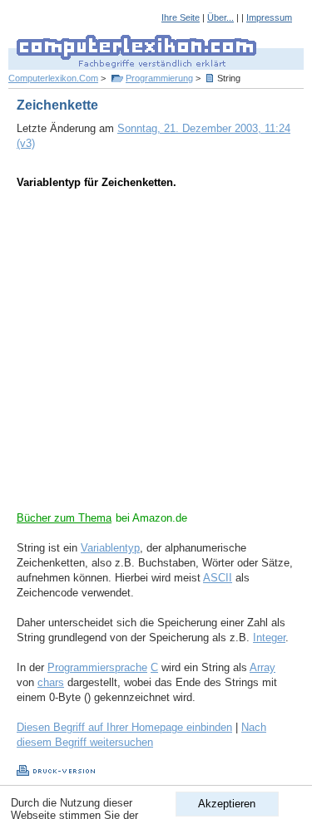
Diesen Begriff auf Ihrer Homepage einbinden (124, 727)
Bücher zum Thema (64, 518)
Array (262, 667)
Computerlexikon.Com (53, 78)
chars (50, 682)
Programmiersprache (97, 667)
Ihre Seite (180, 17)
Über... (220, 17)
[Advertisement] (156, 355)
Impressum (269, 17)
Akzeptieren (226, 803)
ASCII (217, 577)
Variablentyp (110, 548)
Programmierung (159, 78)
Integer (269, 637)
